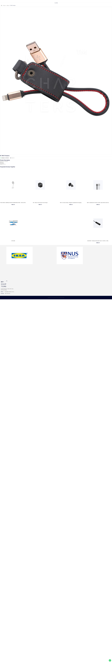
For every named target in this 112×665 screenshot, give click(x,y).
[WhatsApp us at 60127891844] (110, 660)
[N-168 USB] (13, 223)
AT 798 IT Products (12, 5)
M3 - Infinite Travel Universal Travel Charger (40, 202)
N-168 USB (13, 240)
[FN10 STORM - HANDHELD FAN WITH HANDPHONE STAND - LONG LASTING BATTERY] (13, 185)
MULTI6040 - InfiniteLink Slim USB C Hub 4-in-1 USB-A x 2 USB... (98, 240)
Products (4, 5)
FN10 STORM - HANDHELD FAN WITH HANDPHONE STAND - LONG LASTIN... (13, 202)
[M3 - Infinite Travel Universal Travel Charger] (40, 185)
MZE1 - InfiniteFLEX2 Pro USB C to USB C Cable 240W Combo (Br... (98, 202)
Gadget (8, 5)
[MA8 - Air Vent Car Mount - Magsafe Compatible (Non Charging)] (71, 185)
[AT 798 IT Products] (56, 80)
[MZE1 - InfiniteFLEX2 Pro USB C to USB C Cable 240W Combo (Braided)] (98, 185)
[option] (30, 255)
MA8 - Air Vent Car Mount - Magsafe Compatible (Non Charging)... (71, 202)
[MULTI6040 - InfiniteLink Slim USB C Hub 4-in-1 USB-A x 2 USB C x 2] (98, 223)
